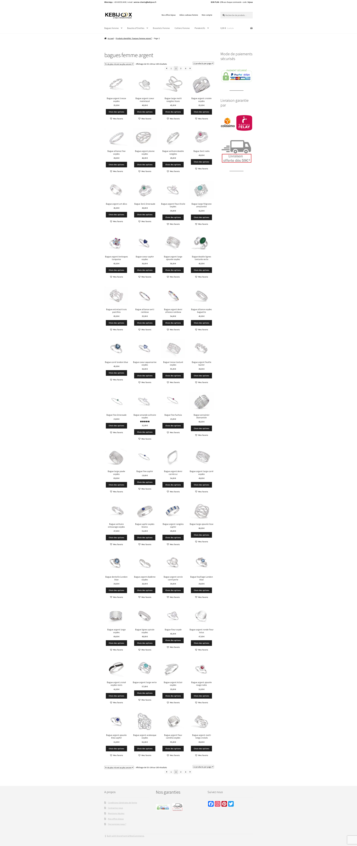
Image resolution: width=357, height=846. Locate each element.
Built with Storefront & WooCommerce (125, 835)
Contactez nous (115, 807)
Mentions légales (116, 813)
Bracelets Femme (161, 28)
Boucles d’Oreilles (135, 28)
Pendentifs (200, 28)
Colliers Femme (182, 28)
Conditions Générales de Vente (122, 802)
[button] (116, 118)
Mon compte (207, 15)
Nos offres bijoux (169, 15)
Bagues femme (111, 28)
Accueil (111, 38)
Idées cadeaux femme (188, 15)
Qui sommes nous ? (117, 824)
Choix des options (116, 112)
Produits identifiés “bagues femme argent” (134, 38)
